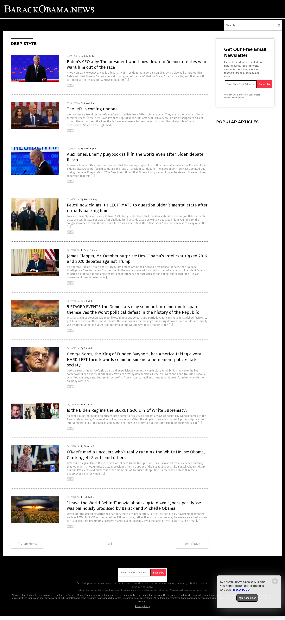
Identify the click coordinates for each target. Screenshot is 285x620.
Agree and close (247, 597)
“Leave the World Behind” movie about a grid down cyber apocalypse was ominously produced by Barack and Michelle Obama (134, 505)
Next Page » (192, 543)
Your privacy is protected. (236, 95)
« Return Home (26, 543)
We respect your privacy (122, 590)
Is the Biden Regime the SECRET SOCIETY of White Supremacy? (127, 410)
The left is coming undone (92, 109)
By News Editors (88, 103)
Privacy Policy (142, 606)
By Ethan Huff (87, 446)
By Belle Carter (88, 56)
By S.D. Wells (87, 301)
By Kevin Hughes (89, 148)
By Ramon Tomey (89, 199)
